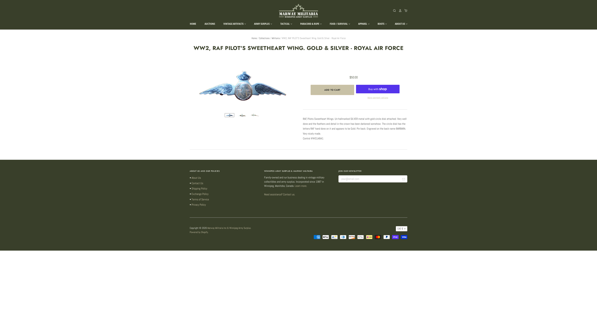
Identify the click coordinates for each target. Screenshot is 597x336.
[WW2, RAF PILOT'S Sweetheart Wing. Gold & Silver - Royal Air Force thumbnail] (229, 115)
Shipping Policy (199, 188)
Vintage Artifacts (233, 24)
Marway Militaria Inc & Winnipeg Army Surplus (229, 228)
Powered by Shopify (199, 232)
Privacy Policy (199, 204)
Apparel (363, 24)
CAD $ (400, 228)
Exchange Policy (200, 194)
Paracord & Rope (310, 24)
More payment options (378, 97)
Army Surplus (262, 24)
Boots (381, 24)
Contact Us (197, 183)
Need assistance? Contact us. (279, 194)
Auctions (210, 24)
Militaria (276, 38)
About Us (400, 24)
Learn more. (301, 186)
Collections (264, 38)
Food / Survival (339, 24)
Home (193, 24)
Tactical (285, 24)
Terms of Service (200, 199)
